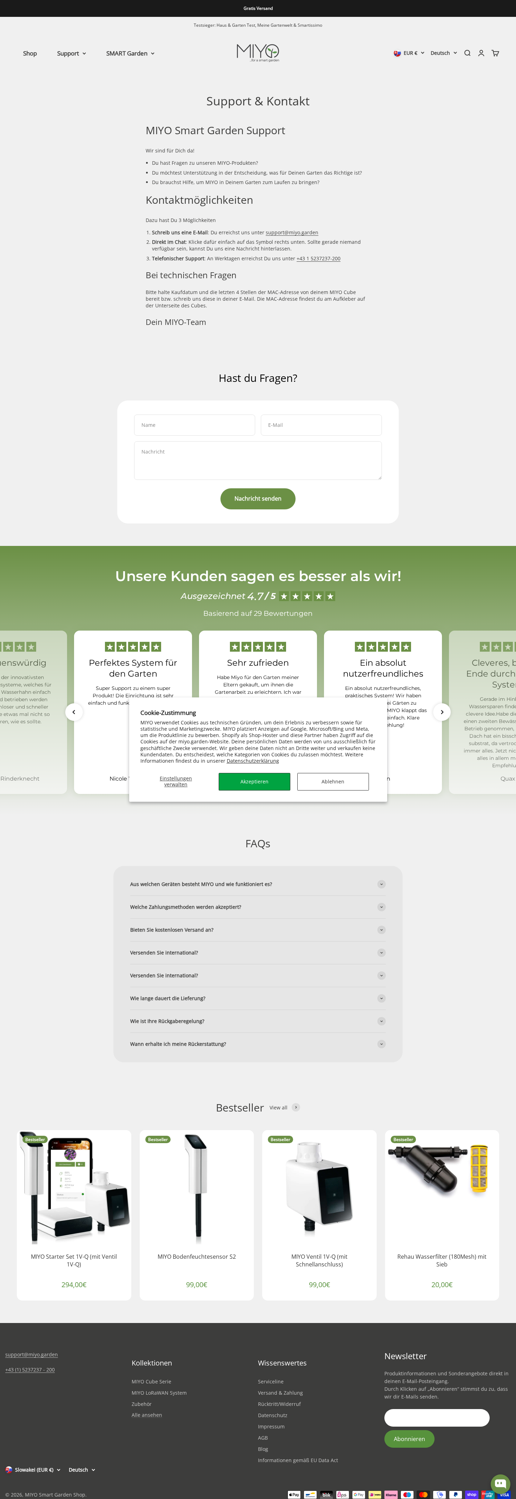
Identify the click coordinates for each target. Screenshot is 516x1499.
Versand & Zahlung (280, 1392)
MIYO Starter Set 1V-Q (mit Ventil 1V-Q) (74, 1260)
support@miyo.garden (292, 232)
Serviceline (271, 1381)
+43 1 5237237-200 (318, 258)
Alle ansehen (147, 1415)
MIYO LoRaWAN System (159, 1392)
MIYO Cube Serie (151, 1381)
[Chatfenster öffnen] (500, 1484)
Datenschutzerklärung (253, 760)
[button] (74, 712)
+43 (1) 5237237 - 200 (30, 1369)
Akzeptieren (254, 781)
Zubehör (142, 1404)
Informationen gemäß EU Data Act (298, 1460)
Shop (30, 53)
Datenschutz (272, 1415)
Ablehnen (333, 781)
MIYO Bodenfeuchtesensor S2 (197, 1256)
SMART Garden (126, 53)
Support (68, 53)
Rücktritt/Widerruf (279, 1404)
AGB (263, 1437)
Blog (263, 1449)
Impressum (271, 1426)
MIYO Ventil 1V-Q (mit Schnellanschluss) (319, 1260)
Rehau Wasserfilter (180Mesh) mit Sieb (442, 1260)
